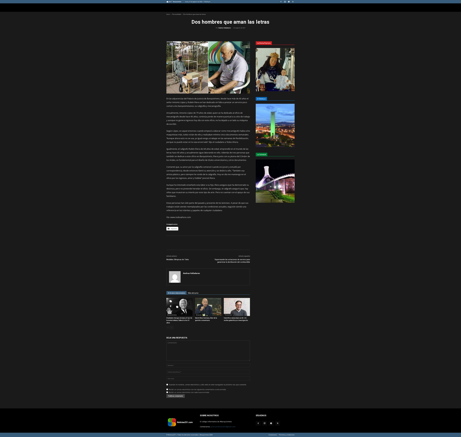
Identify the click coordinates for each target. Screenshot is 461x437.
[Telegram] (289, 1)
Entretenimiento (172, 315)
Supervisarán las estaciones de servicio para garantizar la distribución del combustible (232, 260)
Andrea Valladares (224, 28)
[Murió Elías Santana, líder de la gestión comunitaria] (208, 307)
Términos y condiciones (287, 435)
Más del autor (193, 293)
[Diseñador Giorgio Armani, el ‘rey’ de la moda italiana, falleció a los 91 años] (179, 307)
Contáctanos (273, 435)
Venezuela (199, 315)
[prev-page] (167, 327)
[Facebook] (281, 1)
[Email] (236, 33)
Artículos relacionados (176, 293)
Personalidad (176, 14)
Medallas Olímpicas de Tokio (177, 259)
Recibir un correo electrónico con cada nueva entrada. (189, 392)
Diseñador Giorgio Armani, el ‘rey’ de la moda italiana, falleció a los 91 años (179, 320)
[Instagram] (285, 1)
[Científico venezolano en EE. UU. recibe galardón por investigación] (237, 307)
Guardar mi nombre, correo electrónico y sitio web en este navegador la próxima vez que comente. (208, 385)
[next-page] (171, 327)
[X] (293, 1)
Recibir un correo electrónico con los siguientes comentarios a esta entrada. (197, 389)
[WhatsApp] (230, 33)
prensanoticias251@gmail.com (223, 426)
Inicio (168, 14)
